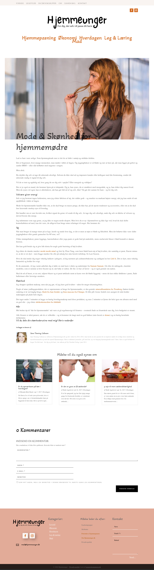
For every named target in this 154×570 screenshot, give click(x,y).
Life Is (113, 258)
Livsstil (52, 524)
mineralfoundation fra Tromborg (109, 289)
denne (107, 315)
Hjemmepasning (39, 38)
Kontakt (82, 3)
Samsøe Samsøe (97, 266)
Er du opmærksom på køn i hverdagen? (29, 387)
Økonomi (67, 38)
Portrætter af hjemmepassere (91, 534)
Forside (20, 3)
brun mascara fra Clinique (73, 291)
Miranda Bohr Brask (26, 392)
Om (60, 3)
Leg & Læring (118, 38)
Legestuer (31, 3)
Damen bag (69, 3)
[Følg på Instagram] (136, 10)
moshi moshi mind (48, 251)
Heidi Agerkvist (68, 390)
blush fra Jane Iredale (51, 291)
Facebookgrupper (47, 3)
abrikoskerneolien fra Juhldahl (48, 302)
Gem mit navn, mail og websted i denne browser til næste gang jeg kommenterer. (60, 482)
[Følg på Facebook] (131, 10)
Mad (77, 41)
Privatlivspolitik (74, 567)
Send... (132, 557)
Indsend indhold (126, 489)
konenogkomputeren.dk (93, 567)
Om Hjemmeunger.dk (88, 538)
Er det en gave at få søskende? (74, 386)
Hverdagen (90, 38)
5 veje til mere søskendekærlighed (118, 386)
